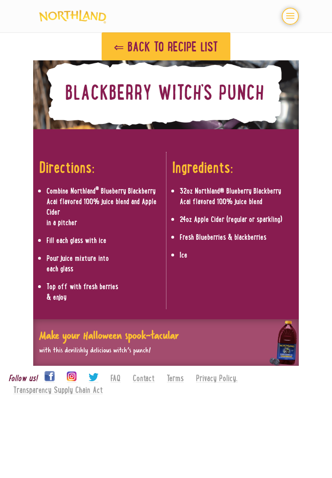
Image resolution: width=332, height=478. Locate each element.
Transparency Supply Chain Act (58, 390)
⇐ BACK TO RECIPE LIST (166, 46)
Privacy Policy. (217, 378)
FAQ (116, 378)
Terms (175, 378)
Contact (144, 378)
